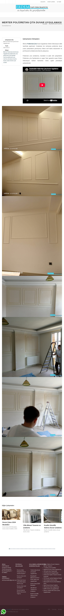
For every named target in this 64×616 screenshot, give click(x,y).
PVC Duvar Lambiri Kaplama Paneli (53, 578)
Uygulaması (6, 53)
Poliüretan (10, 52)
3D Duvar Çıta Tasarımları (50, 571)
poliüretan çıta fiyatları (9, 55)
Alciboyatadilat (7, 609)
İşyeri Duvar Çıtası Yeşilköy (51, 585)
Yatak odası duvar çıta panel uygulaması (35, 571)
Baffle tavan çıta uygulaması (51, 588)
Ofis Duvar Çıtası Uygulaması (51, 587)
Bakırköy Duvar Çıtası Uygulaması (52, 569)
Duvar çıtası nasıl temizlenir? (21, 586)
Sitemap (54, 609)
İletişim (59, 1)
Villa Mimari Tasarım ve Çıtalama (33, 589)
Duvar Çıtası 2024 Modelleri (35, 584)
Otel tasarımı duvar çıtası (50, 580)
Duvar (16, 52)
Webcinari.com (14, 611)
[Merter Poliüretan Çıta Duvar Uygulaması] (32, 128)
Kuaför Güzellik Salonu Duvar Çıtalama (34, 595)
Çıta (14, 52)
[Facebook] (3, 2)
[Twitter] (7, 2)
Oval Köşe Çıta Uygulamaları (51, 573)
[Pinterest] (17, 2)
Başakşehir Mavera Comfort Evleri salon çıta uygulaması (34, 578)
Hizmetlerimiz (51, 1)
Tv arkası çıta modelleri (50, 567)
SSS (49, 609)
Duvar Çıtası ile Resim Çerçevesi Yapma (21, 592)
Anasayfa (42, 1)
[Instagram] (14, 2)
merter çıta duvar (8, 59)
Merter (5, 52)
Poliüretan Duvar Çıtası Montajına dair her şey (21, 581)
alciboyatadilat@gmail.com (9, 580)
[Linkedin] (10, 2)
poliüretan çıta (14, 53)
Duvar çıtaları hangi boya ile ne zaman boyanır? (21, 571)
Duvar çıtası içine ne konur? (21, 576)
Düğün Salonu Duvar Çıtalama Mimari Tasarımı (52, 523)
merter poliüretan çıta (9, 57)
